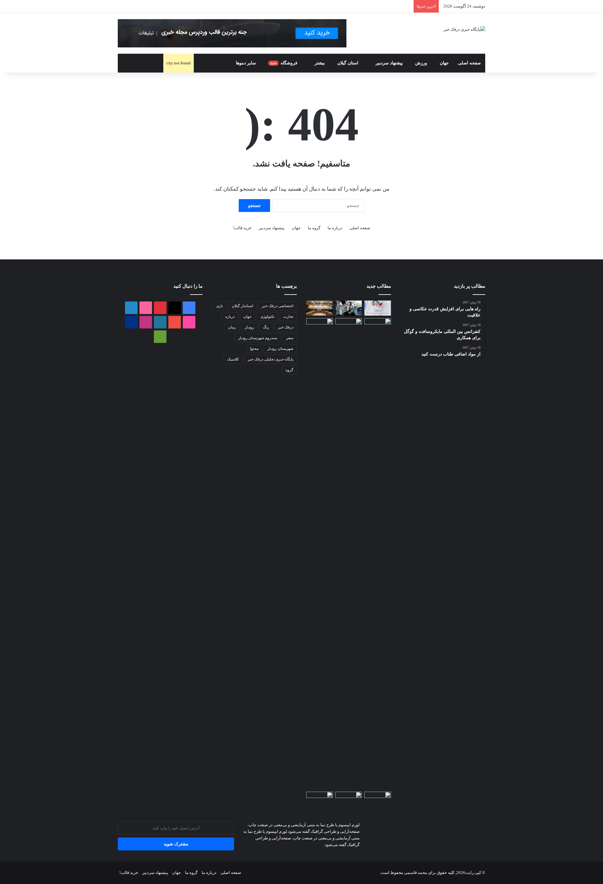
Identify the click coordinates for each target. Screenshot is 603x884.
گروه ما (314, 227)
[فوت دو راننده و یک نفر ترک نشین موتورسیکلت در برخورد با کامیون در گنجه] (348, 325)
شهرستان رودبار (280, 348)
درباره (230, 316)
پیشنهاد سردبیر (389, 63)
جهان (444, 63)
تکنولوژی (267, 316)
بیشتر (320, 63)
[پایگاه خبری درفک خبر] (464, 29)
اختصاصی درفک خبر (277, 306)
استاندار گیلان (242, 306)
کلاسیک (233, 359)
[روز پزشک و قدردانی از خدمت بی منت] (377, 308)
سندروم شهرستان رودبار (257, 338)
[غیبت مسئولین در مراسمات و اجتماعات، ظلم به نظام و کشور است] (319, 799)
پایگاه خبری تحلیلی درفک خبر (270, 359)
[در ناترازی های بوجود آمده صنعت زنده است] (319, 308)
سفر (289, 338)
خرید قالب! (242, 227)
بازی (219, 306)
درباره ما (335, 227)
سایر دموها (246, 63)
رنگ (266, 327)
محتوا (254, 348)
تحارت (288, 316)
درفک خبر (285, 327)
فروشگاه (284, 63)
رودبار (249, 327)
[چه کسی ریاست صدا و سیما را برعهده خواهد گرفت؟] (348, 799)
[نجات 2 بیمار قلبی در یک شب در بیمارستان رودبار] (348, 308)
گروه (289, 370)
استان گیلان (348, 63)
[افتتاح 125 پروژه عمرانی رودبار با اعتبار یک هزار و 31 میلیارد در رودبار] (319, 325)
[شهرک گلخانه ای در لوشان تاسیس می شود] (377, 553)
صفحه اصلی (469, 63)
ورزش (421, 63)
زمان (232, 327)
